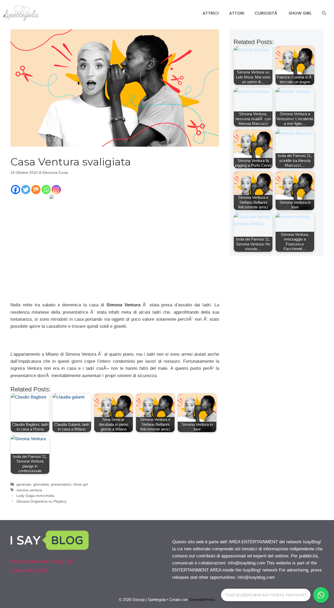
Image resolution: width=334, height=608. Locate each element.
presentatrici (61, 484)
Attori (236, 13)
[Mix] (35, 189)
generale (23, 484)
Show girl (300, 13)
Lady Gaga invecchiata (35, 495)
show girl (80, 484)
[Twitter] (25, 189)
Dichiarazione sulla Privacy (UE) (42, 561)
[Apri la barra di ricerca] (324, 13)
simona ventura (29, 490)
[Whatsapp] (46, 189)
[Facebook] (15, 189)
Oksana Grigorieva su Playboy (41, 501)
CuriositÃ (266, 13)
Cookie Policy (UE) (29, 570)
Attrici (210, 13)
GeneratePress (202, 599)
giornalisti (41, 484)
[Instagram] (56, 189)
